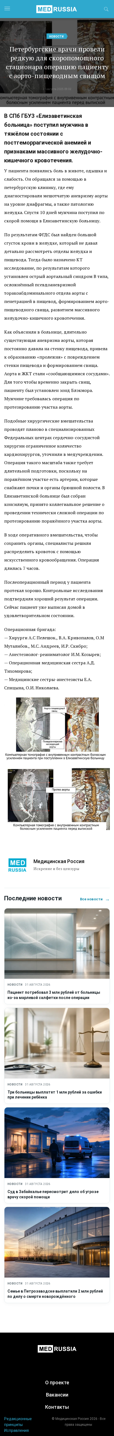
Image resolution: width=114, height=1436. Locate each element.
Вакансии (57, 1395)
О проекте (57, 1382)
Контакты (57, 1407)
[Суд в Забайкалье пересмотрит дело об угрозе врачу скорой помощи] (57, 1142)
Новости (56, 36)
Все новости (95, 899)
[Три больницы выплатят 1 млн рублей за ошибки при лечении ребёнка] (57, 1043)
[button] (106, 10)
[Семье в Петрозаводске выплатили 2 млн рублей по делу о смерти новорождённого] (57, 1242)
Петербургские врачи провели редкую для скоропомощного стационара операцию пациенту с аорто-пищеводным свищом (57, 62)
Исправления (16, 1430)
